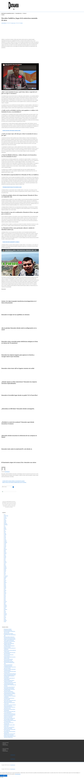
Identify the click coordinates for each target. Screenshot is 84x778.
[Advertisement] (20, 31)
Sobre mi (24, 13)
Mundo (5, 584)
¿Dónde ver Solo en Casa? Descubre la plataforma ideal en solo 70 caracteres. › (14, 482)
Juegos (5, 573)
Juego (5, 572)
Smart (5, 608)
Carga (5, 535)
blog (4, 530)
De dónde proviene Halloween (8, 630)
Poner (5, 594)
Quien (5, 599)
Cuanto (5, 544)
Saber (4, 603)
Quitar (5, 600)
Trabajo (5, 619)
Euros (5, 559)
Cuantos (5, 545)
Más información (17, 774)
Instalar (5, 569)
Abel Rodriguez (7, 471)
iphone (5, 571)
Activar (5, 516)
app (4, 525)
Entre (4, 554)
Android (12, 13)
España (5, 555)
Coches (5, 539)
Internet (5, 570)
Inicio (2, 13)
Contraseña (5, 542)
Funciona (5, 562)
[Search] (13, 487)
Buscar (5, 531)
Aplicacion (5, 523)
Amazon (5, 521)
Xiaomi (5, 621)
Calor (4, 532)
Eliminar (5, 553)
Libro (4, 574)
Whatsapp (5, 620)
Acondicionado (6, 515)
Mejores (5, 580)
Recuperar (5, 601)
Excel (5, 560)
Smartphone (18, 13)
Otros (4, 589)
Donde (5, 551)
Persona (5, 593)
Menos (5, 581)
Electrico (5, 552)
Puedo (5, 598)
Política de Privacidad (5, 742)
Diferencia (5, 549)
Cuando (5, 543)
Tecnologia (7, 13)
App (20, 13)
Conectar (5, 540)
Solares (5, 611)
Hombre (5, 565)
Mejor (5, 579)
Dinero (5, 550)
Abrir (4, 514)
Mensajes (5, 582)
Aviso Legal (4, 743)
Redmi (5, 602)
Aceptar (5, 775)
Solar (4, 610)
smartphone (5, 609)
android (5, 522)
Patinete (5, 592)
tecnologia (5, 613)
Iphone (4, 13)
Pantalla (5, 590)
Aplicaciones (5, 524)
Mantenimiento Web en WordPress (8, 633)
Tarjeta (5, 612)
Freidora (5, 561)
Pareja (5, 591)
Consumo (5, 541)
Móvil (5, 583)
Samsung (5, 604)
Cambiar (5, 534)
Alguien (5, 520)
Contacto (2, 14)
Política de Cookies (5, 744)
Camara (5, 533)
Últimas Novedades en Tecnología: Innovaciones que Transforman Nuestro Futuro (9, 662)
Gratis (5, 563)
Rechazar (2, 775)
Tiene (5, 618)
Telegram (5, 614)
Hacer (5, 564)
